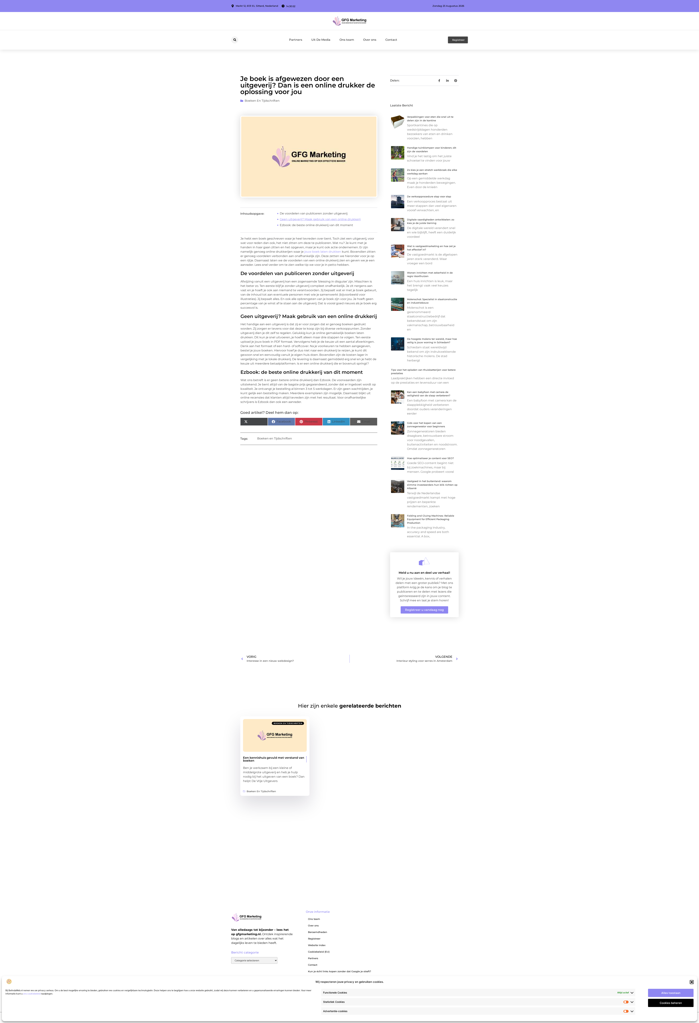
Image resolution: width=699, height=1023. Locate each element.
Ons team (346, 39)
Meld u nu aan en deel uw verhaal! (424, 572)
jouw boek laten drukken (322, 251)
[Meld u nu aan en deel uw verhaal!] (424, 561)
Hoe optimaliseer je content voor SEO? (430, 458)
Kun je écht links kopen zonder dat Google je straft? (339, 971)
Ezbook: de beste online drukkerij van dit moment (316, 225)
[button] (692, 982)
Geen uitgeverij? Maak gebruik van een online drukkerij (320, 219)
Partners (295, 39)
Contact (391, 39)
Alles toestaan (670, 993)
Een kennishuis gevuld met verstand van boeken (273, 759)
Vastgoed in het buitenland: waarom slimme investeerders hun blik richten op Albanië (432, 485)
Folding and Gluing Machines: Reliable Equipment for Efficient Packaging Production (430, 519)
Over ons (369, 39)
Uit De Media (320, 39)
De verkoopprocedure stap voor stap (429, 196)
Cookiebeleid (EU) (318, 951)
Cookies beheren (671, 1003)
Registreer (314, 938)
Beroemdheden (317, 932)
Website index (316, 945)
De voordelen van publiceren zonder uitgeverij (313, 213)
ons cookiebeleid (31, 993)
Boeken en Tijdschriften (262, 100)
